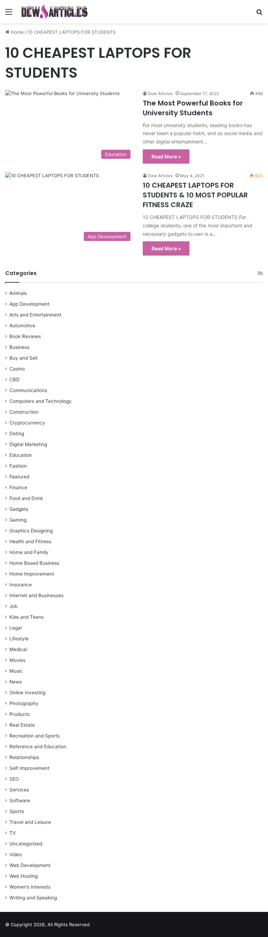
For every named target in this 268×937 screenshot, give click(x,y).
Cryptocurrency (27, 422)
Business (19, 347)
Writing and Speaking (33, 897)
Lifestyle (19, 638)
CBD (14, 379)
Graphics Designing (31, 530)
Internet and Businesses (36, 595)
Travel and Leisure (30, 822)
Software (19, 800)
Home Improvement (31, 574)
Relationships (24, 757)
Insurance (20, 584)
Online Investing (27, 692)
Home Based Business (34, 563)
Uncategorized (25, 843)
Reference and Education (37, 746)
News (15, 682)
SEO (14, 779)
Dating (16, 433)
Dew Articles (160, 93)
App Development (29, 304)
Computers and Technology (40, 401)
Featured (19, 476)
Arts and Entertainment (35, 315)
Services (19, 789)
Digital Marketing (28, 444)
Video (15, 854)
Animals (18, 293)
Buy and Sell (23, 358)
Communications (28, 390)
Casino (17, 369)
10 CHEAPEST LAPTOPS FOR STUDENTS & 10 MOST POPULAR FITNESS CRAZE (195, 195)
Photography (23, 703)
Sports (16, 811)
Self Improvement (29, 768)
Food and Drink (26, 498)
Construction (23, 412)
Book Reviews (25, 336)
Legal (15, 628)
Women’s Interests (30, 887)
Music (16, 671)
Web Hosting (23, 876)
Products (19, 714)
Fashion (18, 466)
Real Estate (22, 725)
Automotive (22, 325)
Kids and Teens (26, 617)
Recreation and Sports (34, 736)
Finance (18, 487)
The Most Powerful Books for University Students (193, 108)
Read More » (166, 156)
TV (12, 833)
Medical (18, 649)
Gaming (18, 520)
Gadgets (18, 509)
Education (20, 455)
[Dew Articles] (54, 11)
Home (16, 32)
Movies (17, 660)
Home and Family (29, 552)
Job (13, 606)
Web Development (30, 865)
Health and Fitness (30, 541)
